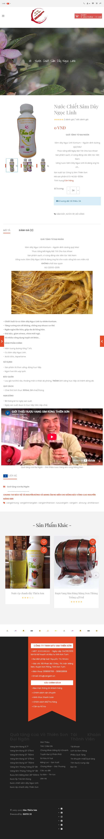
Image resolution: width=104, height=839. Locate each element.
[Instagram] (61, 816)
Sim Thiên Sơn (30, 810)
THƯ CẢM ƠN (46, 746)
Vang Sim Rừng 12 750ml (22, 754)
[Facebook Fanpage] (61, 808)
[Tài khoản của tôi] (88, 3)
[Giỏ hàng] (97, 3)
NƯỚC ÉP (70, 214)
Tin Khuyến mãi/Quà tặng (83, 758)
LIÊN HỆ (12, 475)
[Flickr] (61, 829)
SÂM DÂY (61, 214)
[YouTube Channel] (61, 812)
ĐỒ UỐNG (80, 214)
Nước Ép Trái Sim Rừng (20, 779)
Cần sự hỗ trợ (39, 706)
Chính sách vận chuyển (44, 692)
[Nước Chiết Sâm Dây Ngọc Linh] (28, 165)
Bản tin (74, 767)
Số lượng (59, 188)
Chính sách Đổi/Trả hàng (45, 702)
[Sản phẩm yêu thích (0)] (93, 3)
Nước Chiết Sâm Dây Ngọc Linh (55, 60)
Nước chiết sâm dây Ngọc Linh (24, 783)
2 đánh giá (69, 119)
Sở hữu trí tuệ (46, 758)
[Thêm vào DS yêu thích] (43, 542)
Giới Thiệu (44, 742)
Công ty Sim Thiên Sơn (76, 172)
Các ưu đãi (45, 770)
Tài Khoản (75, 746)
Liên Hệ (43, 778)
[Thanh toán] (100, 3)
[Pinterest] (61, 824)
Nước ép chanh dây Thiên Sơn (27, 593)
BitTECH (27, 814)
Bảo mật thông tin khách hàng (47, 688)
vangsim (74, 502)
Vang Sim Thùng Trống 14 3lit (24, 771)
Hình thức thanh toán (43, 697)
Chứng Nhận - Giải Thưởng (52, 766)
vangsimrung (12, 502)
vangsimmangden (28, 502)
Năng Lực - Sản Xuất (49, 762)
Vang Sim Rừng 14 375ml (22, 758)
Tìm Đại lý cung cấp (80, 762)
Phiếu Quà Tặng (78, 754)
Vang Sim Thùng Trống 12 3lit (24, 767)
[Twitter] (61, 820)
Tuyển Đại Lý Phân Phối (50, 754)
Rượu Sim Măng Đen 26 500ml (24, 775)
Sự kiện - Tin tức (48, 774)
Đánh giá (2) (26, 230)
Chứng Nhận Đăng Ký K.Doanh (54, 750)
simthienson (93, 502)
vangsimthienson (46, 502)
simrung (82, 502)
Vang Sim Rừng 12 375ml (22, 750)
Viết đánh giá (82, 119)
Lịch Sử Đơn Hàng (79, 750)
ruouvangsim (62, 502)
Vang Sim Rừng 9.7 (19, 746)
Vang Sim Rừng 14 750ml (22, 762)
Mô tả (6, 230)
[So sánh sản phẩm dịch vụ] (43, 550)
